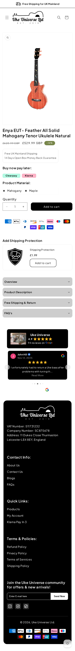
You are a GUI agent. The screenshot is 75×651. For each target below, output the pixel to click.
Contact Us (15, 471)
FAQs (10, 484)
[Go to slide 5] (37, 383)
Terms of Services (19, 559)
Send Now (59, 596)
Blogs (11, 478)
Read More (38, 375)
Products (13, 509)
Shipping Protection (42, 249)
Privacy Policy (17, 553)
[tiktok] (26, 606)
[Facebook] (10, 606)
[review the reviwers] (63, 356)
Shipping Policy (18, 566)
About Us (13, 465)
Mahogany (14, 190)
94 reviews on (36, 343)
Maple (33, 190)
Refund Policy (17, 547)
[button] (7, 17)
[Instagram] (18, 606)
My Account (15, 515)
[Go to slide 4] (34, 383)
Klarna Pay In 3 (17, 522)
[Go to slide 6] (40, 383)
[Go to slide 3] (32, 383)
